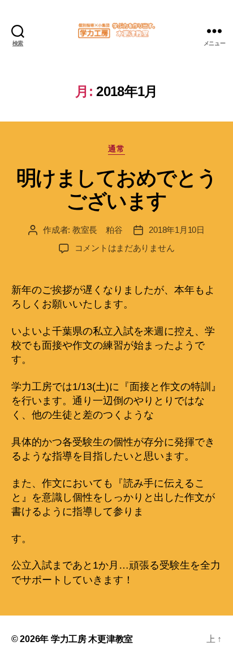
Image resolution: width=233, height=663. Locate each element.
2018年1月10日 (176, 230)
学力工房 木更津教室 (92, 639)
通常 (116, 148)
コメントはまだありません (125, 248)
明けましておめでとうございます (116, 189)
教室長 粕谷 (97, 230)
